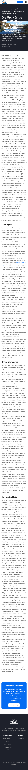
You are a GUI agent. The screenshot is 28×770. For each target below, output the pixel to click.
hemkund (3, 44)
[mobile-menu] (25, 2)
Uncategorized (5, 46)
